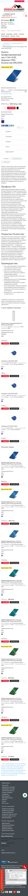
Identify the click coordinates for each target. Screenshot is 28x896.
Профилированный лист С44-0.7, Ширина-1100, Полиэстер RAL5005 (11, 463)
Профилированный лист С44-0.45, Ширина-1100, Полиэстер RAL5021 (11, 581)
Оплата (4, 801)
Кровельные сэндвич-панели (9, 814)
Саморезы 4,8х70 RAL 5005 (9, 393)
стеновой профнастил (10, 763)
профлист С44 (13, 775)
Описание (6, 158)
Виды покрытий (5, 36)
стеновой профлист (21, 763)
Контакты (12, 36)
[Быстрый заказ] (18, 108)
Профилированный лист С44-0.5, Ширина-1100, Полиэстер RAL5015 (11, 502)
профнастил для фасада (7, 773)
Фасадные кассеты (7, 827)
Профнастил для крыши (8, 808)
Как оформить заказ (7, 797)
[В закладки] (20, 127)
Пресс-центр (5, 803)
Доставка (21, 34)
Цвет (2, 118)
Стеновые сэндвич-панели (8, 815)
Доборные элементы (7, 828)
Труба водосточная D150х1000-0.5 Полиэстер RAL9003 (11, 324)
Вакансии (4, 799)
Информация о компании (8, 787)
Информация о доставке (8, 789)
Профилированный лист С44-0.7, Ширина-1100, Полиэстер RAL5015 (11, 541)
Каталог (16, 34)
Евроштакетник (6, 823)
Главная (3, 34)
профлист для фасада (19, 773)
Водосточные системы (8, 830)
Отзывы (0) (6, 162)
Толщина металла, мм (7, 114)
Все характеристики (6, 93)
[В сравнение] (22, 127)
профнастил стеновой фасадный (14, 767)
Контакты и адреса (19, 1)
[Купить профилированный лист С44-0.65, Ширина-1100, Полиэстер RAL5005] (14, 75)
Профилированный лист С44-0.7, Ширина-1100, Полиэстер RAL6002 (11, 738)
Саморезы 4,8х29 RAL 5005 (9, 361)
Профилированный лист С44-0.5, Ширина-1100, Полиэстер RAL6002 (11, 699)
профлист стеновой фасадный (9, 768)
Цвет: (2, 336)
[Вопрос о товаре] (18, 127)
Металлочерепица (6, 817)
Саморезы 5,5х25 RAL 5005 (9, 426)
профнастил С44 (5, 775)
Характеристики (17, 158)
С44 (3, 763)
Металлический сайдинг (8, 825)
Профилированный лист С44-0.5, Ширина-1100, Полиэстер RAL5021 (11, 620)
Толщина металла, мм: (7, 330)
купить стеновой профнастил (8, 765)
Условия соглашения (7, 792)
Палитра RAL (5, 785)
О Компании (9, 34)
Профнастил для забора (8, 810)
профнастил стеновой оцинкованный (13, 771)
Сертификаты (5, 794)
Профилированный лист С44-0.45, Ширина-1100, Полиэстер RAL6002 (11, 659)
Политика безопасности (8, 790)
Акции (17, 36)
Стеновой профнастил (7, 812)
